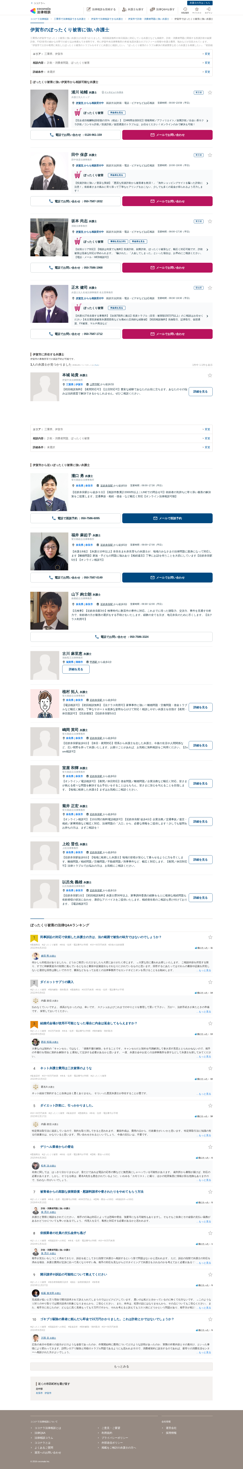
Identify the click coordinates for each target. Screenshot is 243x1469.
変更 (207, 53)
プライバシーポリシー (115, 1437)
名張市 (39, 1393)
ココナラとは (42, 1442)
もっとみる (121, 1366)
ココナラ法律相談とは (48, 1427)
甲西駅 (94, 662)
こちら (96, 365)
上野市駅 (95, 384)
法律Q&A (40, 1432)
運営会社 (171, 1427)
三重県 (69, 384)
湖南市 (79, 662)
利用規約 (107, 1432)
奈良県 (79, 485)
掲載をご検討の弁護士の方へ (119, 1447)
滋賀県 (69, 662)
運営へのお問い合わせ (48, 1452)
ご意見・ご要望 (111, 1427)
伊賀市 (80, 103)
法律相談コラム (44, 1437)
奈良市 (89, 485)
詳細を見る (200, 391)
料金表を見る (116, 112)
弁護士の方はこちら (200, 3)
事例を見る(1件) (118, 241)
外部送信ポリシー (112, 1442)
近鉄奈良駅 (107, 485)
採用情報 (171, 1432)
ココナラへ (39, 3)
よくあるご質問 (44, 1447)
